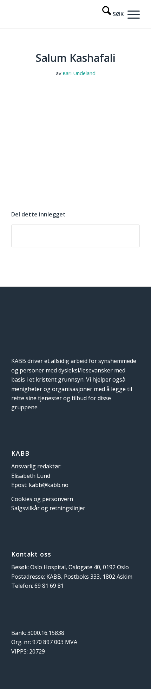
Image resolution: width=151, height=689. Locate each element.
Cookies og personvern (42, 499)
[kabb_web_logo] (62, 14)
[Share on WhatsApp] (75, 236)
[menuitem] (109, 14)
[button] (132, 14)
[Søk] (109, 14)
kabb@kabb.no (48, 485)
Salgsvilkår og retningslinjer (48, 508)
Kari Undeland (79, 73)
